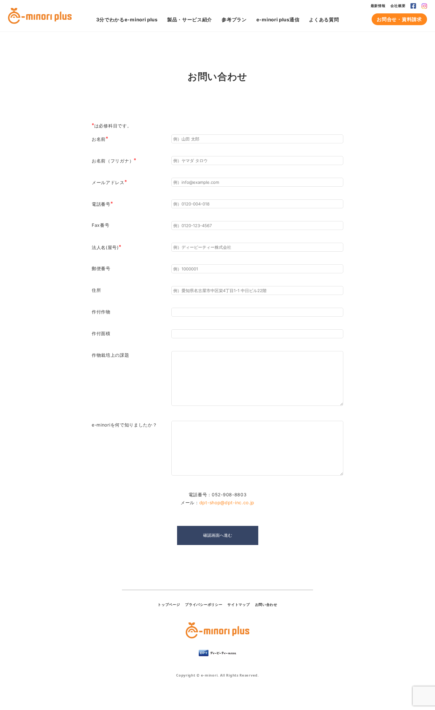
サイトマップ (238, 604)
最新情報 (378, 6)
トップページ (169, 604)
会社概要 (397, 6)
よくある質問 (324, 20)
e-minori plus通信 (278, 20)
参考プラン (234, 20)
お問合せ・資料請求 (399, 19)
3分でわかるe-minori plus (127, 20)
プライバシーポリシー (203, 604)
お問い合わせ (266, 604)
